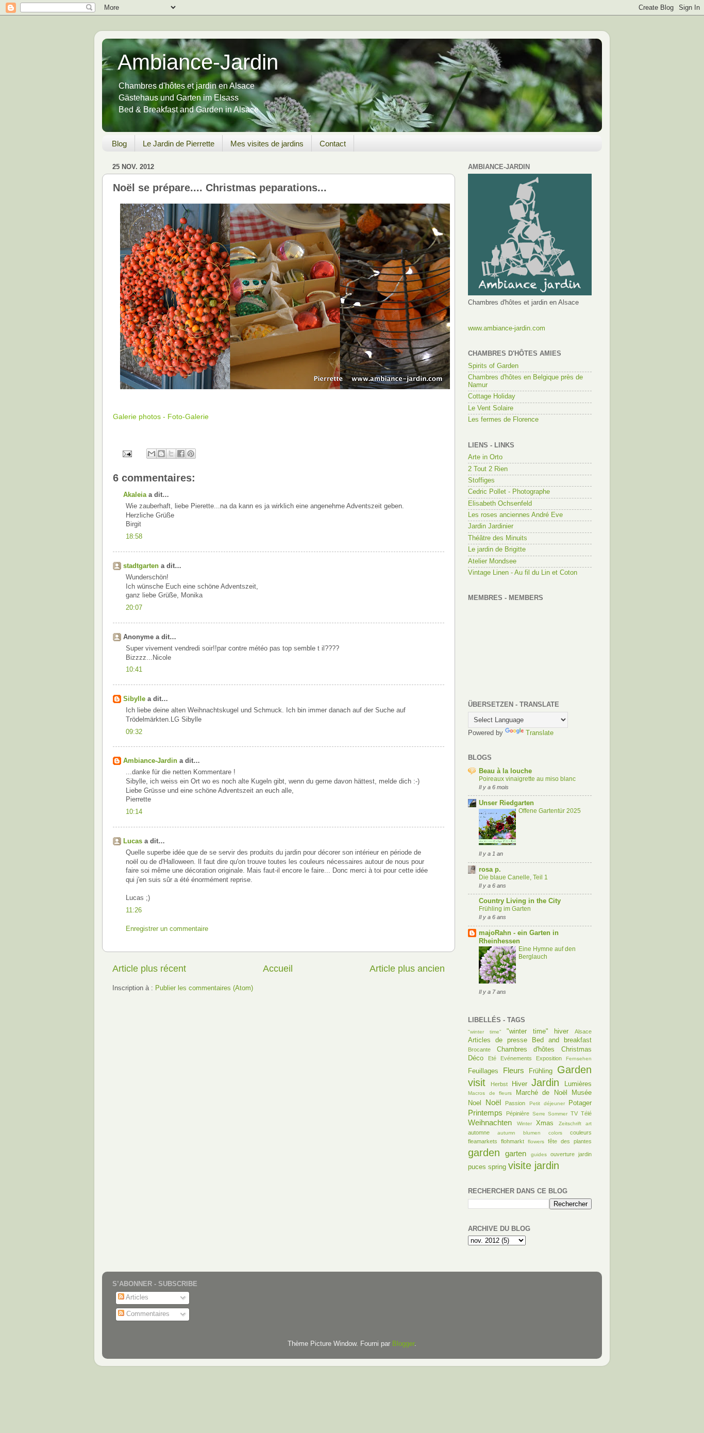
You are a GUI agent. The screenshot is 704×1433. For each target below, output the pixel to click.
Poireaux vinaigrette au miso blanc (527, 778)
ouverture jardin (571, 1154)
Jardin (545, 1082)
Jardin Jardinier (490, 526)
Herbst (499, 1084)
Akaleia (134, 494)
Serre (538, 1114)
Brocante (479, 1049)
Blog (119, 143)
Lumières (578, 1084)
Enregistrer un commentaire (167, 928)
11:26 (134, 910)
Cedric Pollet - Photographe (509, 491)
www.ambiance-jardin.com (506, 328)
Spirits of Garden (493, 366)
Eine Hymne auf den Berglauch (547, 953)
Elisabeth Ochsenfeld (500, 503)
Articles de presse (497, 1040)
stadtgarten (141, 566)
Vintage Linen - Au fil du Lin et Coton (522, 572)
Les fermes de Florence (503, 419)
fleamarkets (482, 1141)
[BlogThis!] (161, 453)
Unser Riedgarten (506, 803)
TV (574, 1113)
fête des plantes (570, 1141)
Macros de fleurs (490, 1093)
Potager (580, 1103)
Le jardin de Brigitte (497, 549)
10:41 (134, 669)
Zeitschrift (570, 1123)
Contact (333, 143)
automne (479, 1132)
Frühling (540, 1071)
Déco (475, 1058)
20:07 (134, 607)
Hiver (519, 1084)
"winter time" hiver (537, 1031)
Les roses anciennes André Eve (515, 515)
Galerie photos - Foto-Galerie (161, 416)
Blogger (403, 1343)
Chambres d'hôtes (526, 1049)
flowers (536, 1141)
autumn (506, 1133)
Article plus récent (149, 968)
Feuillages (483, 1071)
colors (555, 1133)
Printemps (485, 1112)
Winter (524, 1123)
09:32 (134, 732)
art (588, 1123)
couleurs (581, 1132)
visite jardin (533, 1165)
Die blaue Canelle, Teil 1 (513, 877)
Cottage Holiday (491, 396)
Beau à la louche (505, 771)
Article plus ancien (407, 968)
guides (539, 1154)
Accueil (278, 968)
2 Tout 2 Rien (488, 469)
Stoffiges (481, 480)
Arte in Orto (485, 457)
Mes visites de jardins (267, 143)
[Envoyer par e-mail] (151, 453)
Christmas (576, 1049)
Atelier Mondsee (492, 561)
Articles (136, 1297)
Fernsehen (579, 1058)
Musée (582, 1092)
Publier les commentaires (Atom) (204, 988)
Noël (493, 1102)
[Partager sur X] (171, 453)
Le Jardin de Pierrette (178, 143)
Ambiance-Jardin (198, 62)
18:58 (134, 536)
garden (484, 1152)
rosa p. (490, 869)
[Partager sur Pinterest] (191, 453)
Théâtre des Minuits (497, 538)
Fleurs (513, 1070)
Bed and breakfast (562, 1040)
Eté (492, 1058)
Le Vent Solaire (490, 408)
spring (497, 1167)
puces (477, 1167)
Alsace (583, 1031)
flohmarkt (512, 1141)
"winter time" (484, 1032)
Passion (515, 1103)
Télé (586, 1113)
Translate (540, 733)
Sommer (557, 1114)
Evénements (516, 1058)
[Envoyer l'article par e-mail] (127, 453)
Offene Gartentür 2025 (549, 810)
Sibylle (134, 699)
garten (515, 1153)
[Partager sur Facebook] (181, 453)
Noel (474, 1103)
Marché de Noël (541, 1092)
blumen (532, 1133)
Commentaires (147, 1314)
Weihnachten (490, 1122)
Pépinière (517, 1113)
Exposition (549, 1058)
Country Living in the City (520, 901)
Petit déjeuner (547, 1103)
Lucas (132, 841)
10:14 (134, 811)
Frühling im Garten (505, 908)
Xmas (545, 1123)
